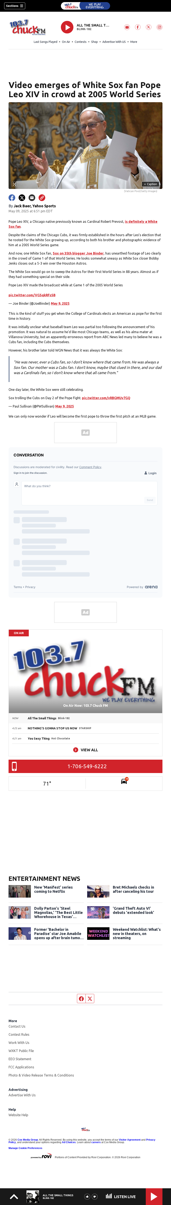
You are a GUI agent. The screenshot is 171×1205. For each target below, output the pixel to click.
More (133, 41)
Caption (150, 184)
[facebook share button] (12, 197)
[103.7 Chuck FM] (85, 6)
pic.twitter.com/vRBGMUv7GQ (106, 398)
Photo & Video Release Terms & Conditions (41, 1075)
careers (96, 1142)
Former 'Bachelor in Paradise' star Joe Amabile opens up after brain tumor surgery (58, 933)
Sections (12, 6)
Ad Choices (69, 1142)
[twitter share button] (22, 197)
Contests (81, 41)
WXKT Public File (21, 1051)
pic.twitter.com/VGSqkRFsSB (32, 295)
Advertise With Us (22, 1095)
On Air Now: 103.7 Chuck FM (85, 705)
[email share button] (32, 197)
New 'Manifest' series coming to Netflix (53, 889)
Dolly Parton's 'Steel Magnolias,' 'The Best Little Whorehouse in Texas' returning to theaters (58, 912)
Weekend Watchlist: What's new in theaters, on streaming (137, 933)
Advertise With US (114, 41)
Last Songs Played (45, 41)
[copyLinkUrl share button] (42, 197)
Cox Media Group (28, 1139)
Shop (94, 41)
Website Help (18, 1115)
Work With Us (19, 1043)
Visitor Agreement (130, 1139)
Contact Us (17, 1026)
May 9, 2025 (60, 303)
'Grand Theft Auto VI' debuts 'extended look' (133, 910)
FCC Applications (21, 1067)
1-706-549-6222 (87, 766)
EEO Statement (20, 1059)
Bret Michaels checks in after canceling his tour (133, 889)
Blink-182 (84, 29)
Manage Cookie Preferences (25, 1148)
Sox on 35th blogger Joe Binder (78, 253)
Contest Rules (19, 1034)
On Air (66, 41)
